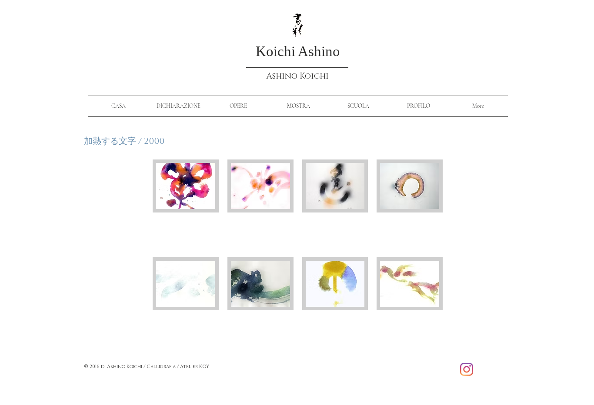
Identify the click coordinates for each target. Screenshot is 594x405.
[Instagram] (466, 369)
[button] (186, 204)
